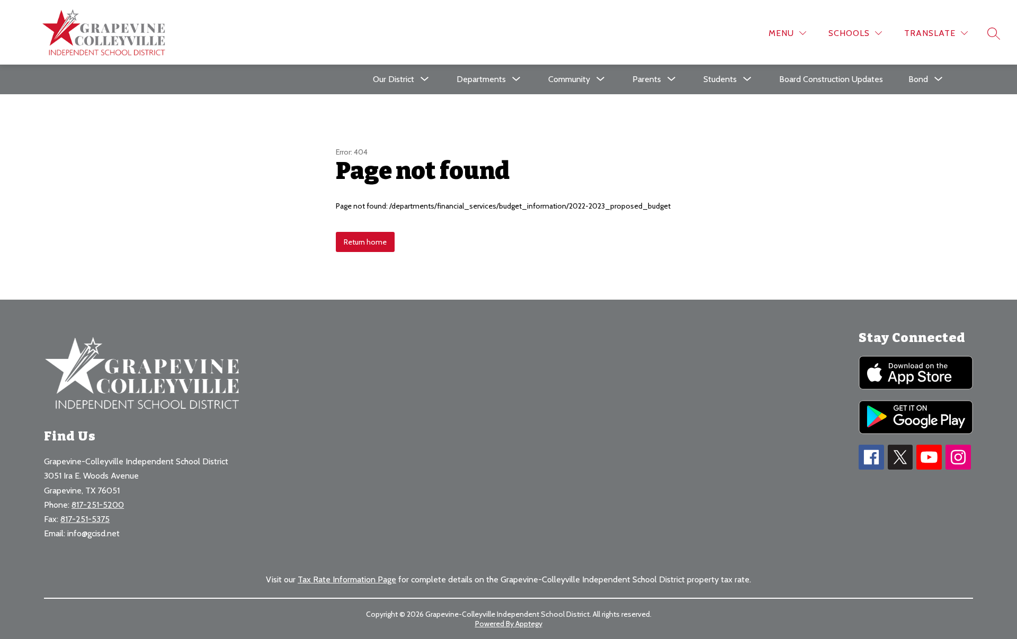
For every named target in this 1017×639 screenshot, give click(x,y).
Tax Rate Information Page (347, 579)
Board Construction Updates (831, 79)
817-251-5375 (85, 519)
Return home (365, 242)
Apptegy (528, 623)
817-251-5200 (98, 505)
